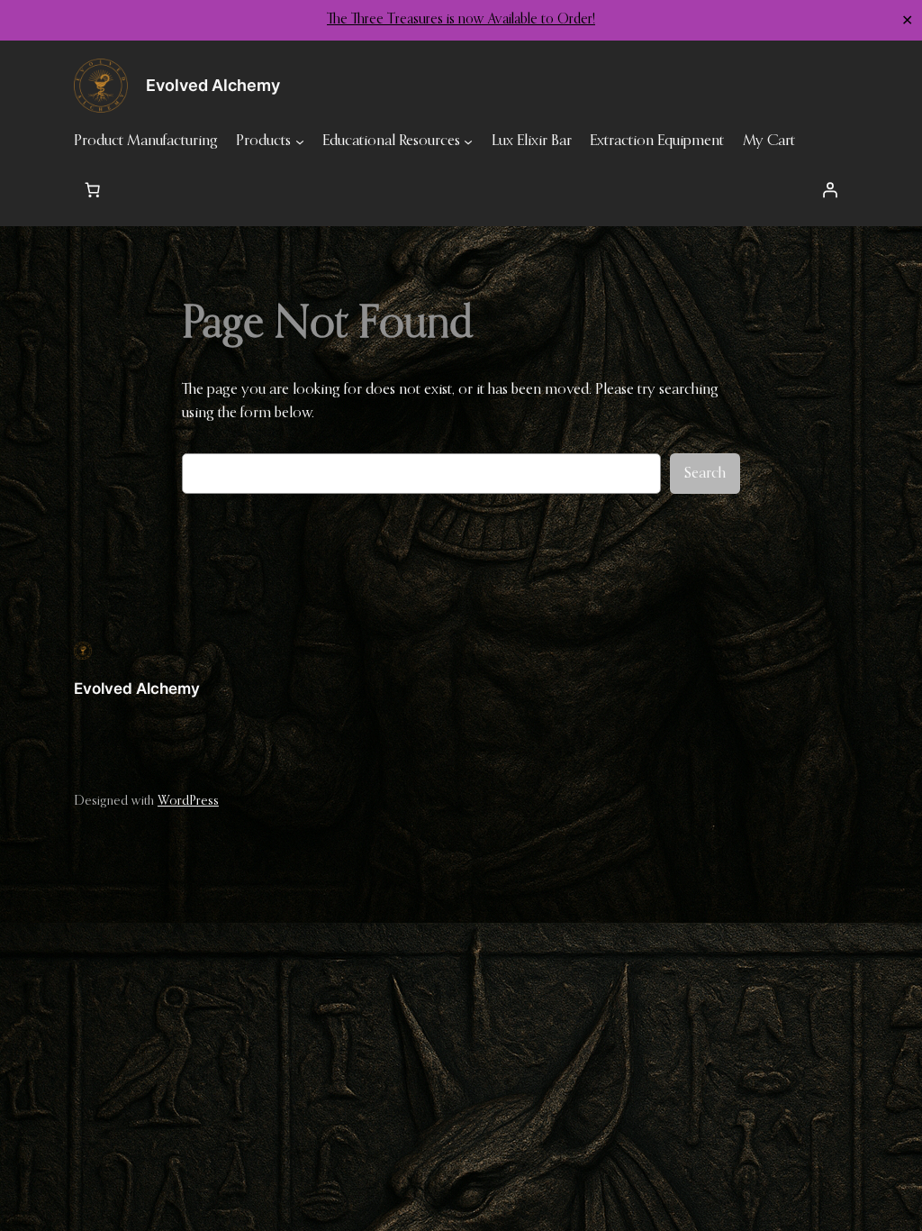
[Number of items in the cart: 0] (93, 189)
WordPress (188, 801)
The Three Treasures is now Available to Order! (461, 20)
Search (705, 473)
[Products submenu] (299, 141)
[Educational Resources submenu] (468, 141)
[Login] (829, 189)
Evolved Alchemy (137, 688)
